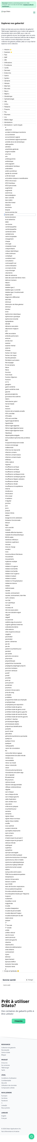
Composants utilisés (8, 1088)
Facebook (4, 1101)
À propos (4, 1096)
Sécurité (4, 1083)
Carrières (4, 1098)
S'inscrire (18, 1021)
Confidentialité (6, 1080)
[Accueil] (5, 12)
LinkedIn (4, 1105)
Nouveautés (5, 1050)
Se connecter (5, 1065)
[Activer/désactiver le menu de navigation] (34, 12)
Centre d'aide (5, 1052)
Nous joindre (5, 1108)
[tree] (18, 510)
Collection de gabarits (8, 1048)
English (3, 1116)
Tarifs (3, 1070)
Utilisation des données (9, 1085)
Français (4, 1118)
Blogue (3, 1055)
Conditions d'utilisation (8, 1078)
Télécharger (5, 1068)
